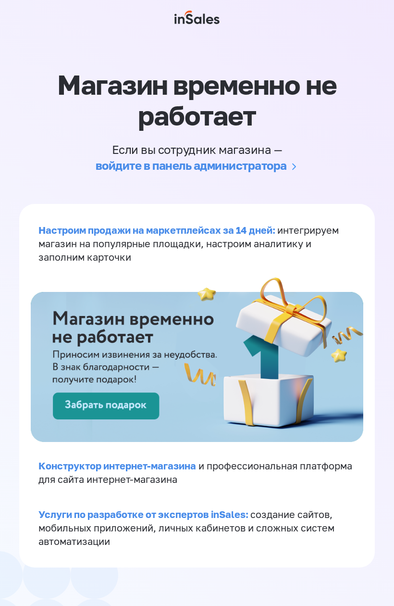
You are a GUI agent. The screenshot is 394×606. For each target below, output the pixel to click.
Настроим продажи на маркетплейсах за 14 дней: (157, 230)
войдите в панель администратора (191, 165)
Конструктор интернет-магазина (117, 465)
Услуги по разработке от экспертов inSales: (144, 514)
